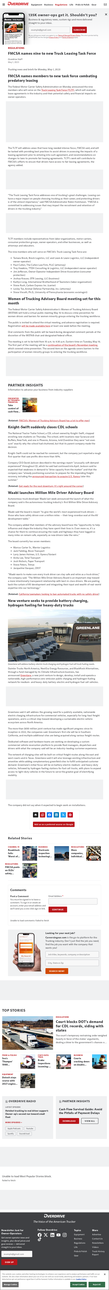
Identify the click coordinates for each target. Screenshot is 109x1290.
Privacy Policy (54, 37)
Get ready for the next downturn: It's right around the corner (51, 485)
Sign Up (9, 1262)
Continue (58, 909)
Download (69, 1121)
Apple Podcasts (14, 1128)
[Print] (35, 814)
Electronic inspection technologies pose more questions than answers (45, 853)
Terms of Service (68, 37)
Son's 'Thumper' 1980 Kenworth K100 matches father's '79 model (9, 1061)
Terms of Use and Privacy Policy (69, 35)
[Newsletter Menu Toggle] (105, 4)
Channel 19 (13, 847)
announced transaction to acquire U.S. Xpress (56, 476)
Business (43, 847)
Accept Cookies (78, 1284)
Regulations (16, 47)
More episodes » (13, 1122)
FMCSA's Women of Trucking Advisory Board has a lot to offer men (54, 420)
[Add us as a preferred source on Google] (42, 814)
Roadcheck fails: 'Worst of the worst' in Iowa (14, 853)
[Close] (105, 1274)
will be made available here (36, 325)
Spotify (11, 1133)
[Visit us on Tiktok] (40, 1238)
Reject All (97, 1284)
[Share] (49, 814)
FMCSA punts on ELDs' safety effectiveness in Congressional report (12, 870)
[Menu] (3, 4)
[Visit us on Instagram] (65, 1234)
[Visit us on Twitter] (46, 1234)
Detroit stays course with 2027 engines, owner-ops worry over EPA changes (9, 1081)
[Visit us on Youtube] (58, 1234)
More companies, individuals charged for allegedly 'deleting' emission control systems (77, 853)
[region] (54, 1280)
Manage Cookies (10, 1284)
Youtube (29, 1128)
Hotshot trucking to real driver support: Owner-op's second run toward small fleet (26, 1114)
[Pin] (70, 814)
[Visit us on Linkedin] (52, 1234)
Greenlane (25, 675)
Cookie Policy (81, 1279)
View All (90, 1121)
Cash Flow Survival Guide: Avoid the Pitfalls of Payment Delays (80, 1111)
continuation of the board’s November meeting (72, 344)
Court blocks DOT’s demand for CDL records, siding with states (79, 1026)
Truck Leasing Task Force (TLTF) (57, 89)
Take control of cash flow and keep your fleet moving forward (13, 408)
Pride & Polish (9, 1055)
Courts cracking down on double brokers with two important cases (82, 1061)
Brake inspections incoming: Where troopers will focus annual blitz (45, 1063)
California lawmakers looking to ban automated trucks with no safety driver (59, 593)
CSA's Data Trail (43, 1056)
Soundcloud (24, 1133)
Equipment (7, 1074)
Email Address (56, 896)
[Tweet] (63, 814)
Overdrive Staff (15, 59)
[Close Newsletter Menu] (106, 14)
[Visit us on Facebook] (40, 1234)
